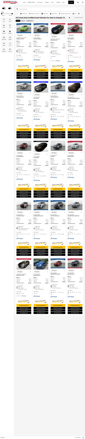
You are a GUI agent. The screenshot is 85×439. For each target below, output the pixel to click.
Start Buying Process (24, 77)
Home (24, 2)
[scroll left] (17, 13)
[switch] (4, 7)
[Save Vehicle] (30, 35)
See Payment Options (24, 75)
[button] (82, 2)
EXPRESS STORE (31, 2)
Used (10, 6)
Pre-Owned (39, 2)
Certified (47, 2)
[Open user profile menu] (78, 2)
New (52, 2)
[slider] (1, 13)
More (63, 2)
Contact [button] (71, 2)
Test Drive (58, 2)
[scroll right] (81, 13)
